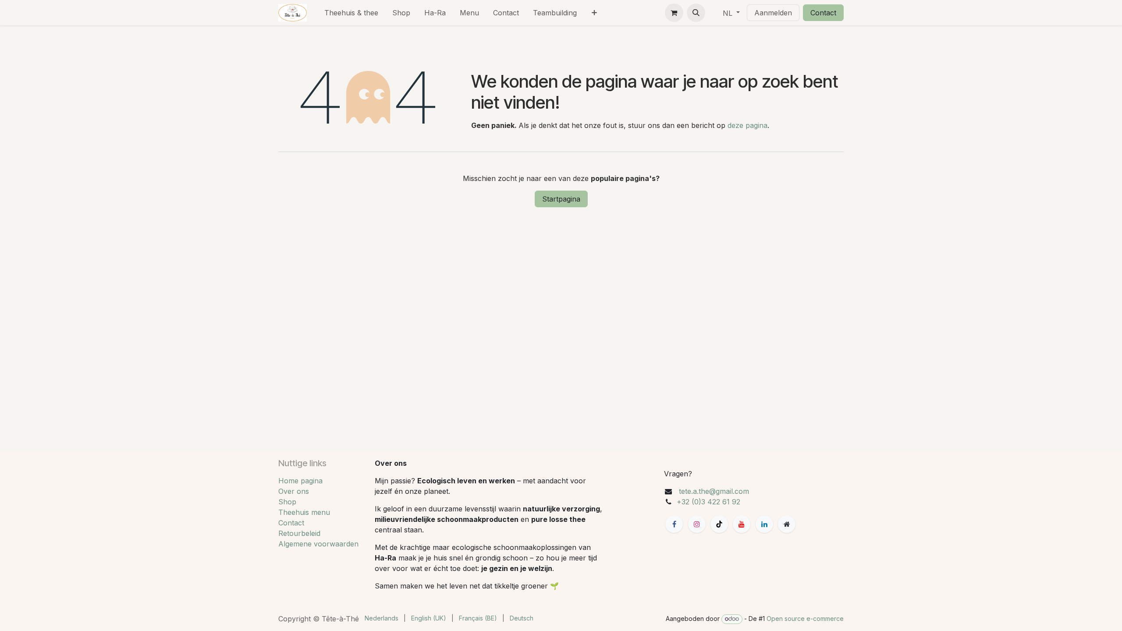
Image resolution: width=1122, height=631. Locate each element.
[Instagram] (697, 524)
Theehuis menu (304, 512)
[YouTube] (741, 524)
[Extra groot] (786, 524)
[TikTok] (719, 524)
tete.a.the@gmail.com (714, 491)
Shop (287, 501)
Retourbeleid (299, 533)
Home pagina (300, 480)
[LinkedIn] (764, 524)
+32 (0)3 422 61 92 (708, 501)
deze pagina (747, 125)
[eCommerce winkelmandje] (674, 13)
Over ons (293, 491)
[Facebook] (674, 524)
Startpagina (561, 199)
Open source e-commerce (805, 618)
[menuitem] (351, 12)
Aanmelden (773, 12)
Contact (823, 12)
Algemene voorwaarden (318, 543)
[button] (696, 13)
